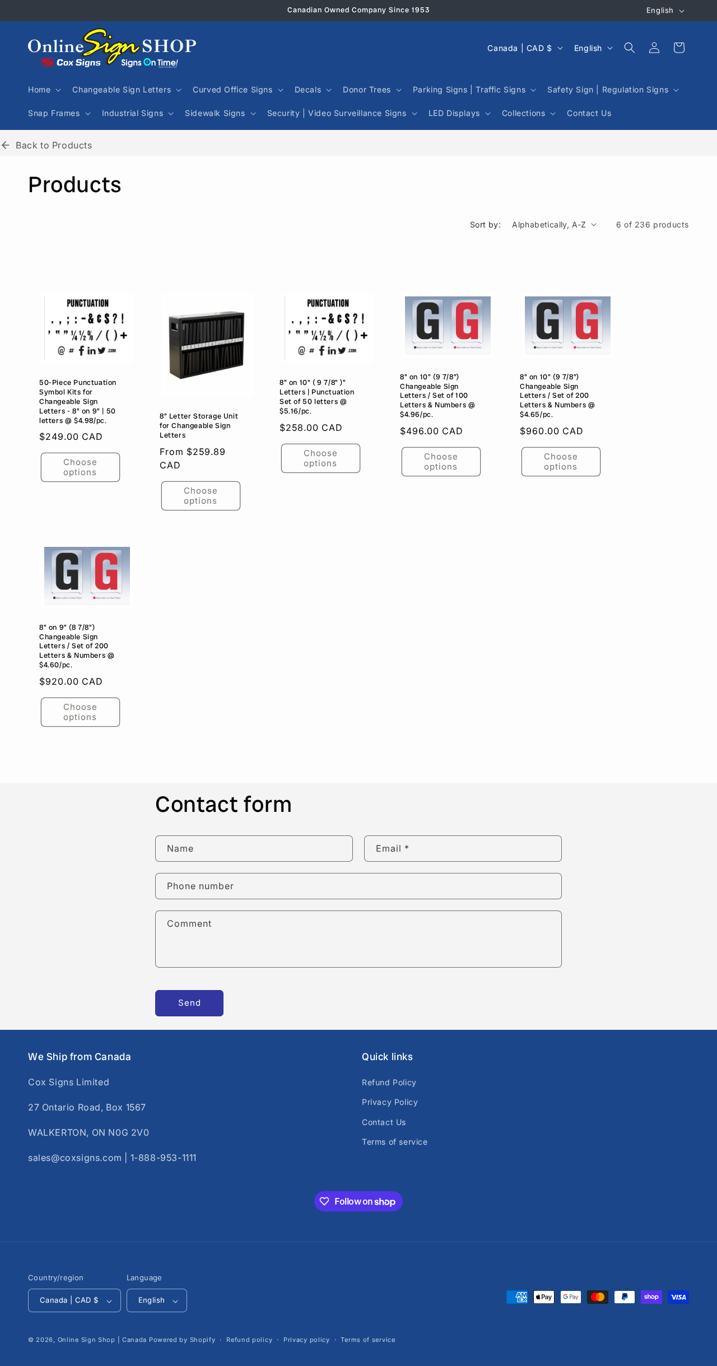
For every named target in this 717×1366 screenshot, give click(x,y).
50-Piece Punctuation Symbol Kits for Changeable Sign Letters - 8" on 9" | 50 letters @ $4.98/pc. (78, 401)
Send (189, 1002)
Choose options (80, 467)
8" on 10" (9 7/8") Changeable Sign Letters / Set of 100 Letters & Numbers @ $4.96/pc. (437, 395)
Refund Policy (389, 1082)
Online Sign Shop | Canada (102, 1340)
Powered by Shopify (182, 1340)
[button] (43, 89)
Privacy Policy (390, 1102)
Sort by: (485, 224)
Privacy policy (306, 1340)
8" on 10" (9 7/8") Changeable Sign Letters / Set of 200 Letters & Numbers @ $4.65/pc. (557, 395)
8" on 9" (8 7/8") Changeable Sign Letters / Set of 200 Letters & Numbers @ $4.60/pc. (76, 646)
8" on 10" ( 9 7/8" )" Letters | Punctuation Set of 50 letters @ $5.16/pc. (317, 397)
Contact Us (384, 1122)
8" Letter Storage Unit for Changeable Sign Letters (199, 426)
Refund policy (249, 1340)
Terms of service (395, 1141)
